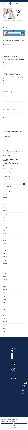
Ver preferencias (14, 427)
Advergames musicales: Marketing (7, 191)
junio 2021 (4, 260)
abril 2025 (4, 207)
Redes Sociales (14, 20)
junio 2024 (4, 217)
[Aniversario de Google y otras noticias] (14, 86)
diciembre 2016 (5, 302)
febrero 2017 (4, 299)
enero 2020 (4, 266)
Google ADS (5, 324)
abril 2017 (4, 296)
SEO (4, 331)
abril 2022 (4, 247)
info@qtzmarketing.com (24, 387)
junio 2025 (4, 204)
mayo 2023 (4, 233)
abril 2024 (4, 220)
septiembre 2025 (5, 200)
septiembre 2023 (5, 227)
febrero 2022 (4, 250)
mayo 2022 (4, 246)
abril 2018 (4, 282)
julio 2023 (4, 230)
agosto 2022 (4, 243)
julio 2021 (4, 259)
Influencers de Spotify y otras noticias (11, 56)
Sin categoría (19, 20)
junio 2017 (4, 293)
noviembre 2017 (5, 286)
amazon (5, 315)
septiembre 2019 (5, 269)
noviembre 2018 (5, 276)
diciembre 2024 (5, 210)
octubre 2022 (4, 240)
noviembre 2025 (5, 197)
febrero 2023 (4, 236)
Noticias (15, 91)
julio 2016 (4, 309)
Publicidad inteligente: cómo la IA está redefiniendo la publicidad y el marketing (13, 190)
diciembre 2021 (5, 253)
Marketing (5, 325)
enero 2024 (4, 223)
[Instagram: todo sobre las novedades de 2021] (14, 13)
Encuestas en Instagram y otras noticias (11, 74)
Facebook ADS (6, 322)
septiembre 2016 (5, 306)
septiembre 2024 (5, 214)
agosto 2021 (4, 257)
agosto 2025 (4, 201)
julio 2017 (4, 292)
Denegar (14, 425)
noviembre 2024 (5, 211)
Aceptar (14, 423)
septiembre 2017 (5, 289)
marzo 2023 (4, 234)
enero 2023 (4, 237)
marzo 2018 (4, 283)
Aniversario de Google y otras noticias (11, 92)
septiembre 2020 (5, 263)
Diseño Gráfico (6, 318)
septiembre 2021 (5, 256)
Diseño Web (5, 321)
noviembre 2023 (5, 224)
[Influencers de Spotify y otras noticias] (14, 50)
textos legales (12, 364)
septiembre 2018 (5, 279)
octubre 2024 (4, 213)
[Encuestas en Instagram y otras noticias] (14, 68)
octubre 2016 (4, 305)
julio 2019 (4, 270)
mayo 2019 (4, 273)
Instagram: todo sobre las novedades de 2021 (12, 21)
